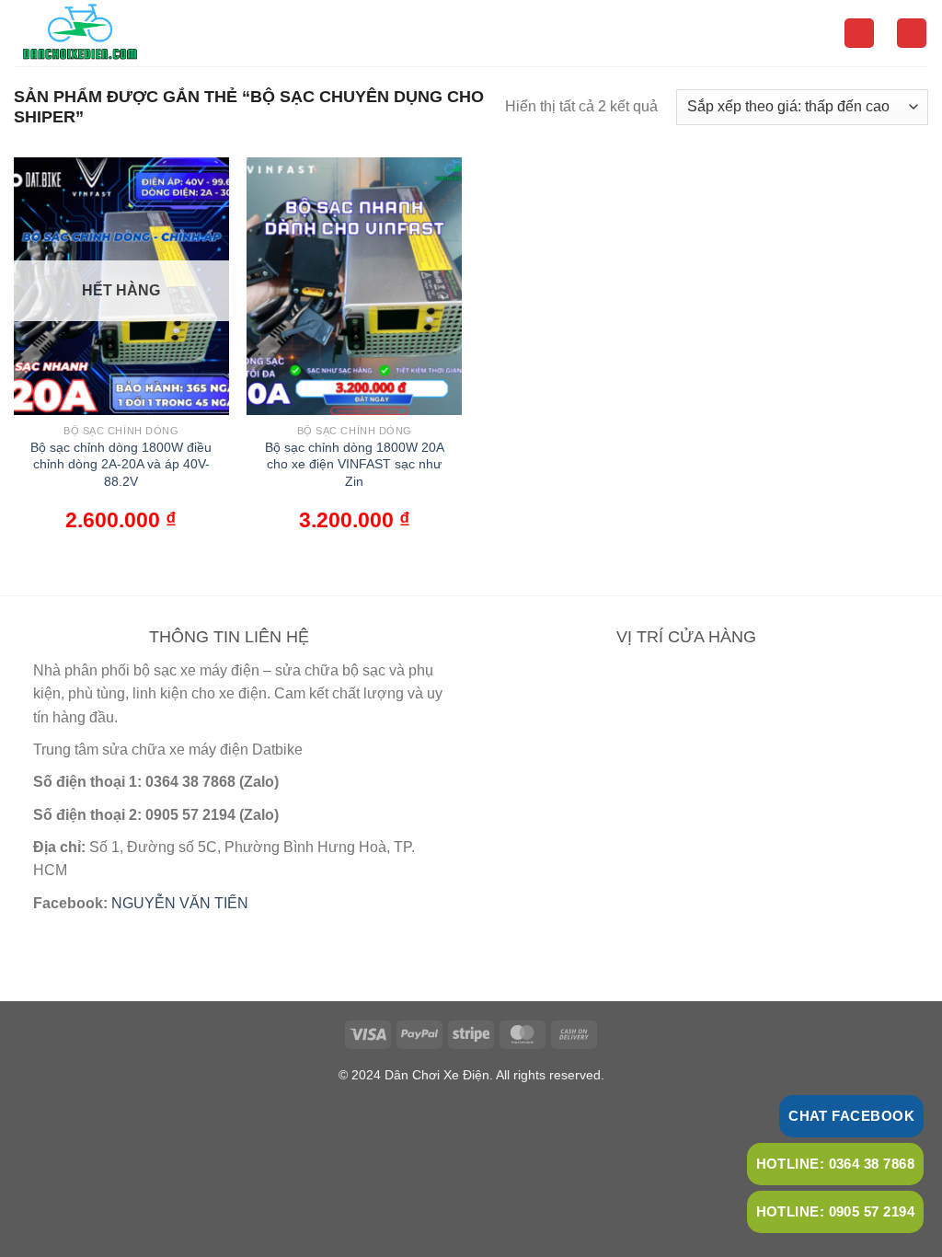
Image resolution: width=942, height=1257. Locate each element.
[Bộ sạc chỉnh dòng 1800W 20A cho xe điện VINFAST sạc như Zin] (354, 286)
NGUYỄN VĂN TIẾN (179, 903)
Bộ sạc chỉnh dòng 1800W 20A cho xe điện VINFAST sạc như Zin (354, 464)
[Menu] (911, 33)
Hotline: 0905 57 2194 (835, 1211)
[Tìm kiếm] (859, 33)
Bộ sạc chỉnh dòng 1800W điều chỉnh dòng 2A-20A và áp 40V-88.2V (121, 464)
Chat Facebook (851, 1116)
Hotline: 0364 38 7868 (835, 1163)
